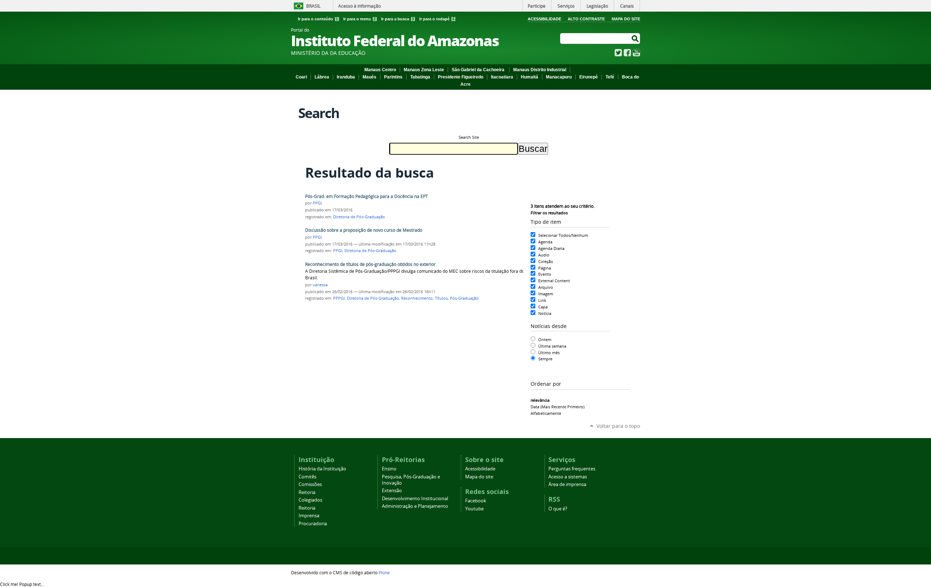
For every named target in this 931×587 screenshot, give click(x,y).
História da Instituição (322, 469)
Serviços (566, 6)
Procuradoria (313, 524)
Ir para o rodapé (436, 19)
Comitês (307, 477)
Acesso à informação (359, 6)
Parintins (393, 77)
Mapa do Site (626, 19)
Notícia (544, 313)
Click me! (22, 584)
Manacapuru (559, 77)
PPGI (317, 203)
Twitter (618, 52)
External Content (554, 280)
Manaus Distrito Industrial (539, 69)
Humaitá (529, 77)
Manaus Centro (380, 69)
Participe (537, 6)
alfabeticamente (546, 413)
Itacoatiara (502, 77)
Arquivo (545, 287)
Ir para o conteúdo (318, 19)
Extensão (392, 490)
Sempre (545, 358)
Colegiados (310, 500)
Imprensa (309, 516)
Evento (544, 274)
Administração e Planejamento (415, 506)
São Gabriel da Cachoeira (479, 69)
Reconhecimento (417, 298)
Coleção (545, 261)
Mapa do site (479, 477)
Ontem (544, 339)
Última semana (552, 346)
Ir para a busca (397, 19)
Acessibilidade (544, 19)
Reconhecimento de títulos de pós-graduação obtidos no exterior (370, 264)
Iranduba (346, 77)
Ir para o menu (359, 19)
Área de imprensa (567, 484)
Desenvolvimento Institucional (415, 498)
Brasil (313, 6)
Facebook (627, 52)
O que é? (557, 509)
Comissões (310, 484)
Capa (543, 306)
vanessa (320, 284)
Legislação (597, 6)
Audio (544, 255)
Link (542, 300)
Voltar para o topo (618, 425)
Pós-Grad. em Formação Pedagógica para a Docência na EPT (366, 196)
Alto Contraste (586, 19)
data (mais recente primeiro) (557, 406)
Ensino (389, 469)
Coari (301, 77)
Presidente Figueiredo (460, 77)
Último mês (549, 352)
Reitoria (307, 492)
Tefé (610, 77)
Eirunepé (588, 77)
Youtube (474, 509)
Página (544, 268)
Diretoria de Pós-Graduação (359, 216)
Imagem (545, 293)
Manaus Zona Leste (424, 69)
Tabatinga (420, 77)
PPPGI (339, 298)
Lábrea (322, 77)
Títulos (441, 298)
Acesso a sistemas (567, 477)
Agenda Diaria (551, 248)
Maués (369, 77)
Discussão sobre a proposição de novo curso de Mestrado (363, 230)
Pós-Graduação (464, 298)
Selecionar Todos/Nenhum (563, 235)
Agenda (545, 241)
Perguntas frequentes (571, 469)
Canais (627, 6)
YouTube (636, 52)
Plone (384, 572)
